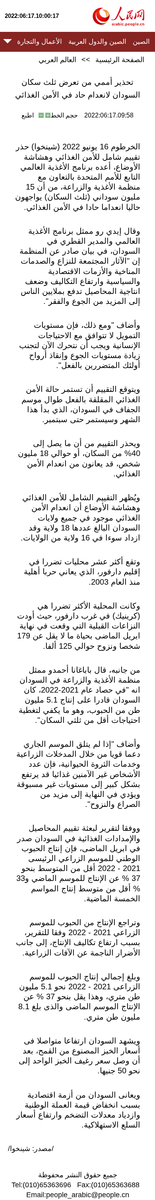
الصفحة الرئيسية (119, 60)
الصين (141, 41)
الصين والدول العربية (97, 41)
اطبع (27, 115)
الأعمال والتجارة (39, 41)
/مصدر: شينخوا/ (31, 1149)
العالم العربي (57, 60)
